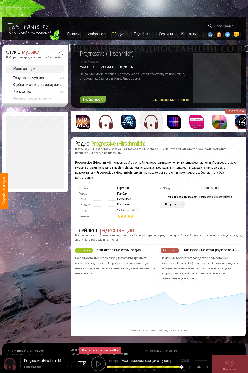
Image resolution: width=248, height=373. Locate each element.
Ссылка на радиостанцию (170, 100)
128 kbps (123, 210)
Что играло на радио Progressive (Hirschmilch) (200, 196)
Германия (124, 188)
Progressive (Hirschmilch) (42, 360)
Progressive (172, 204)
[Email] (236, 34)
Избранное (96, 34)
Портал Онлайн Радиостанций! (29, 32)
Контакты (123, 204)
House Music (32, 367)
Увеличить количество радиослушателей (158, 330)
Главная (73, 34)
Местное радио (25, 68)
